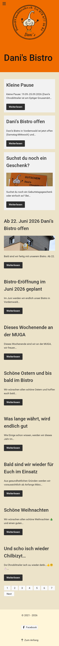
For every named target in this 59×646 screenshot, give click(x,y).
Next (9, 593)
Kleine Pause (20, 85)
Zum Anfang (31, 640)
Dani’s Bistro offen (25, 121)
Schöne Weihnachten (26, 510)
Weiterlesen (15, 106)
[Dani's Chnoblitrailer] (29, 22)
